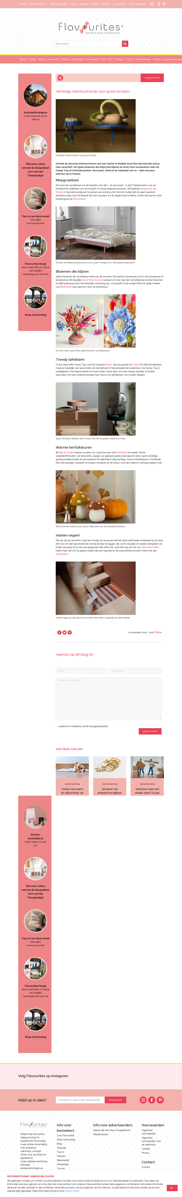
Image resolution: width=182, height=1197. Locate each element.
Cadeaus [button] (119, 59)
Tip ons (61, 1168)
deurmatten (62, 554)
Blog (73, 4)
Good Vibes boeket (92, 280)
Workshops (63, 1164)
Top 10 (95, 4)
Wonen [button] (65, 59)
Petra (158, 632)
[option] (35, 96)
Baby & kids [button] (78, 59)
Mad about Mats (150, 547)
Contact (146, 1167)
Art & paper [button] (92, 59)
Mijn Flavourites (138, 4)
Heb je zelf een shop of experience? (112, 1130)
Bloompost (66, 286)
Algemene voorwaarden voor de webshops (151, 1141)
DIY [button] (110, 59)
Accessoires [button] (53, 59)
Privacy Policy (72, 1191)
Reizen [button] (157, 59)
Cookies (146, 1148)
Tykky (135, 364)
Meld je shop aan (58, 4)
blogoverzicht (152, 77)
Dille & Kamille (66, 452)
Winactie (83, 4)
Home (23, 4)
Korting (32, 59)
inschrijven (115, 1099)
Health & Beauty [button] (143, 59)
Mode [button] (41, 59)
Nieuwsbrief (120, 4)
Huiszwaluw (79, 199)
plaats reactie (150, 731)
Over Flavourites (37, 4)
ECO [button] (103, 59)
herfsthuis (122, 452)
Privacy (145, 1152)
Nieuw (23, 59)
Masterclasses (100, 1134)
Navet (109, 364)
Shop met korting (66, 1139)
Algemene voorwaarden (149, 1132)
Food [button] (129, 59)
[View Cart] (172, 1188)
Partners (106, 4)
